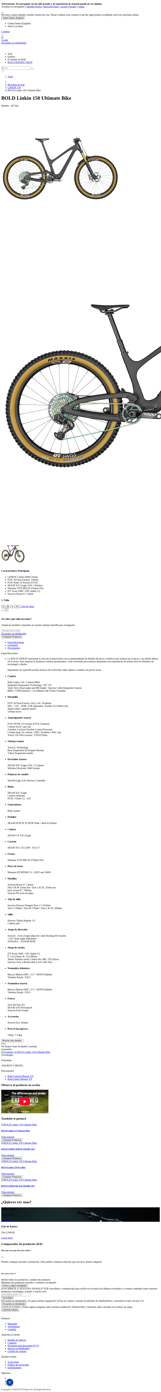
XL (17, 606)
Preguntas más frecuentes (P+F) (23, 1345)
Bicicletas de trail (16, 84)
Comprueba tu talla (11, 631)
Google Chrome (68, 6)
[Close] (2, 610)
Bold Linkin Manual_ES (20, 1079)
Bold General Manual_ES (20, 1076)
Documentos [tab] (14, 648)
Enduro (11, 56)
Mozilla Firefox (34, 6)
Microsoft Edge (51, 6)
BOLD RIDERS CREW (20, 62)
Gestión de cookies (17, 1351)
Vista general (7, 1137)
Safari (81, 6)
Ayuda (4, 40)
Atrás (10, 76)
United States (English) (13, 18)
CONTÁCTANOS (10, 1310)
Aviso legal (13, 1362)
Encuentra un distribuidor (13, 633)
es (2, 37)
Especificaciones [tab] (16, 642)
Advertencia (14, 1326)
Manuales (12, 1323)
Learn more (7, 1220)
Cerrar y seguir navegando (14, 1285)
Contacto (12, 1343)
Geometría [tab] (13, 645)
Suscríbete (7, 1298)
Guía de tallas (27, 606)
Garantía (12, 1329)
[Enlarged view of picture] (60, 226)
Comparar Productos (12, 637)
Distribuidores (15, 1367)
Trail (10, 54)
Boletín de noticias (17, 1340)
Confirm (5, 31)
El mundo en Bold (17, 59)
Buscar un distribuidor (19, 1348)
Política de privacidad (18, 1364)
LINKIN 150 (14, 87)
